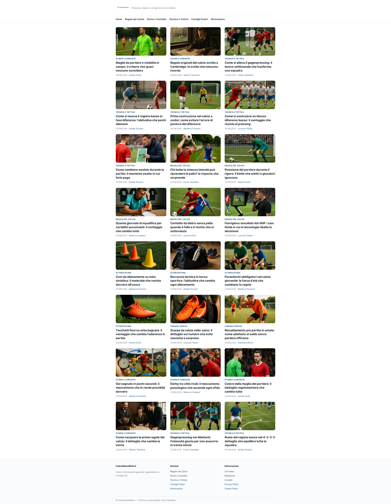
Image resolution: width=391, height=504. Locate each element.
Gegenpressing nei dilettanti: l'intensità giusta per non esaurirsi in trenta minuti (194, 441)
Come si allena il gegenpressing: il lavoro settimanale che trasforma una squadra (248, 66)
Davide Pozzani (136, 128)
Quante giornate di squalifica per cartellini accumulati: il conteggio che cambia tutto (139, 227)
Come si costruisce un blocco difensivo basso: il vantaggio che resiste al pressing (248, 120)
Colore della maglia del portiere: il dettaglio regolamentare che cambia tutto (248, 387)
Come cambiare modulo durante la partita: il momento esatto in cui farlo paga (140, 173)
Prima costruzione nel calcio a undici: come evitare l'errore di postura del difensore (191, 120)
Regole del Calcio (134, 19)
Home (119, 19)
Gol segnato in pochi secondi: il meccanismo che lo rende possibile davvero (140, 387)
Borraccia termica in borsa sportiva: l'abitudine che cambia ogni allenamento (192, 280)
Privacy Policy (232, 484)
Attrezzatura (218, 19)
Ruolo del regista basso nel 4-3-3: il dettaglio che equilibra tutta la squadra (250, 441)
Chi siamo (229, 471)
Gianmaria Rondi (245, 342)
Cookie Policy (231, 488)
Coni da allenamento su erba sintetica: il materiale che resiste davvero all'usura (138, 280)
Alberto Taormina (191, 75)
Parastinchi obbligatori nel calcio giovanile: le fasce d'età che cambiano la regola (248, 280)
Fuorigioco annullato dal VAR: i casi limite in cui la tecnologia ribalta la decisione (249, 227)
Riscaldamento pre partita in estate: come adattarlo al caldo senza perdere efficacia (250, 334)
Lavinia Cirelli (135, 75)
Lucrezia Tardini (245, 128)
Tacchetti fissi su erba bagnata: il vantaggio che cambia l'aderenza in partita (140, 334)
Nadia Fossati (244, 182)
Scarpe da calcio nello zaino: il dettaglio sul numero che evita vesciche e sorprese (191, 334)
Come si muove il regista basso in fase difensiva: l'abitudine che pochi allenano (141, 120)
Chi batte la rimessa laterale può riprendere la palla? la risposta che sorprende (194, 173)
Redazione (230, 475)
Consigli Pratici (199, 19)
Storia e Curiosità (156, 19)
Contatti (228, 480)
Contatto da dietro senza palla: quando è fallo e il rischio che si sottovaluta (192, 227)
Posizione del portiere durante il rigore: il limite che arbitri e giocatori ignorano (250, 173)
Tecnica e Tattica (178, 19)
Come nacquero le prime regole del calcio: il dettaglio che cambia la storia (140, 441)
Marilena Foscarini (192, 128)
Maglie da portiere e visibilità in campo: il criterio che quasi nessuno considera (137, 66)
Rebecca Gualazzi (137, 235)
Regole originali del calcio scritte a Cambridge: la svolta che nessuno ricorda (194, 66)
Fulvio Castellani (245, 75)
